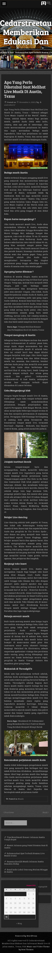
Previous (9, 812)
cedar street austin (21, 186)
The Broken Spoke (37, 531)
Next (45, 812)
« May (19, 923)
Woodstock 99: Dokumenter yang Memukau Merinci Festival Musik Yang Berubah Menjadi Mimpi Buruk (26, 724)
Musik (21, 798)
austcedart (9, 105)
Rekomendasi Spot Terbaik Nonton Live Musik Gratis (24, 854)
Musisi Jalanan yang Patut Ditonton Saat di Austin (26, 846)
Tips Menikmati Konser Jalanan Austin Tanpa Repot (24, 838)
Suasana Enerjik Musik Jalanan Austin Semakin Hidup (24, 862)
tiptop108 (42, 886)
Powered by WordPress (26, 935)
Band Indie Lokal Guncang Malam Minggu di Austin (26, 870)
